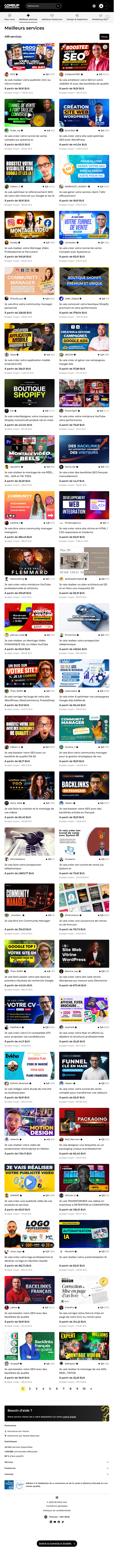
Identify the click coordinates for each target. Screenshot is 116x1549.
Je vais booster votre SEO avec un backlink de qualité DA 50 (25, 754)
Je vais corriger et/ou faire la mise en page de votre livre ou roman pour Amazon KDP (81, 1317)
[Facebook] (59, 1521)
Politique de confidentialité (57, 1510)
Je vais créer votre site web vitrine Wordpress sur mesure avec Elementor (83, 978)
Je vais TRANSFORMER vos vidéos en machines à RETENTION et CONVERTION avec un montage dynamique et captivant (84, 1207)
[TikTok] (62, 1521)
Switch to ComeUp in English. (55, 1543)
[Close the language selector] (74, 1543)
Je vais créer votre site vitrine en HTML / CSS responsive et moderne (83, 530)
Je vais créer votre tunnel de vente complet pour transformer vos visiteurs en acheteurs (83, 1093)
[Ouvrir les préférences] (94, 6)
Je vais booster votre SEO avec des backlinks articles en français (80, 810)
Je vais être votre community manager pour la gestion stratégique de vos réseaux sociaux (83, 756)
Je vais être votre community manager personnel (28, 306)
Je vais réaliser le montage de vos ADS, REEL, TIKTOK (83, 1371)
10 (84, 1388)
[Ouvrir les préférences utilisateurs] (106, 6)
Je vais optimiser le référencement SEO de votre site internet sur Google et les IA (30, 194)
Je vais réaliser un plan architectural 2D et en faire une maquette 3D (83, 586)
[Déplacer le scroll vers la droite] (107, 17)
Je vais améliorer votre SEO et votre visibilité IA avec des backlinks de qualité (84, 81)
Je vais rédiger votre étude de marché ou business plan (28, 1091)
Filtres (104, 37)
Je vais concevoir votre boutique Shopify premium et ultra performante (84, 306)
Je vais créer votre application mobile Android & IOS (27, 362)
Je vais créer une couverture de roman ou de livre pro (83, 922)
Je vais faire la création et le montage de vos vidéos (29, 810)
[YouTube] (55, 1521)
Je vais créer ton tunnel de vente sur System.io (81, 866)
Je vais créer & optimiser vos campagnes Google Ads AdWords (84, 698)
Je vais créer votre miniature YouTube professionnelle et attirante (28, 586)
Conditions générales (57, 1506)
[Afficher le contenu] (107, 1462)
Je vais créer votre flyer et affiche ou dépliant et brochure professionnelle (81, 1034)
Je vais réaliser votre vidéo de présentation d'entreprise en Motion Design (27, 1149)
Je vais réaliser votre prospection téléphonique (79, 642)
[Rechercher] (58, 6)
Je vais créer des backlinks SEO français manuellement (83, 474)
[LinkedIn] (51, 1521)
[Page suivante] (91, 1389)
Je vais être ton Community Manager (27, 920)
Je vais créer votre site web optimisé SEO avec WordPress (81, 138)
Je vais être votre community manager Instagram (28, 530)
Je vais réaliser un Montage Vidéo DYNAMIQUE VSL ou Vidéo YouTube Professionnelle (26, 644)
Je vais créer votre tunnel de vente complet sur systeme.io (26, 138)
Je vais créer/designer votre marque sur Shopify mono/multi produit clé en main (29, 418)
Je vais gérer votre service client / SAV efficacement (82, 194)
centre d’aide (69, 1417)
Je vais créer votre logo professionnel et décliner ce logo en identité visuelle (29, 1259)
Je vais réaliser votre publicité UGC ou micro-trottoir (28, 81)
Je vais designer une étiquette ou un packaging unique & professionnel (81, 1147)
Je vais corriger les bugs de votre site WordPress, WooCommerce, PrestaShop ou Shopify (30, 700)
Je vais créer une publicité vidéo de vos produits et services (28, 1203)
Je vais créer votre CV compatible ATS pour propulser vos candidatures (28, 1034)
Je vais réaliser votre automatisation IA (83, 1257)
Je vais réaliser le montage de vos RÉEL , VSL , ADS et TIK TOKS (29, 474)
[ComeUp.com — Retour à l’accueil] (12, 6)
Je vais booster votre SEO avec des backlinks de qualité (26, 1315)
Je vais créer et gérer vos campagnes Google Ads (82, 362)
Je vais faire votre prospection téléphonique (23, 866)
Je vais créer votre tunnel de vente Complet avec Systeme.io (80, 250)
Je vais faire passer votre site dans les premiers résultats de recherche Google (29, 978)
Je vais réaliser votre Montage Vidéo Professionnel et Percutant (27, 250)
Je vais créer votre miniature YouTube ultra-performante (82, 418)
